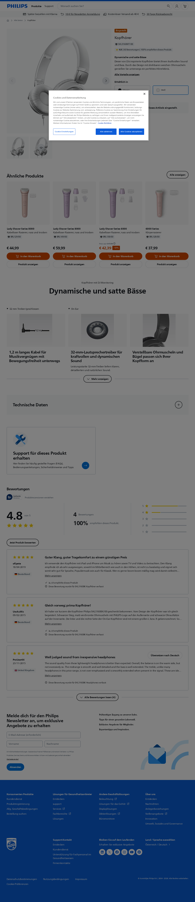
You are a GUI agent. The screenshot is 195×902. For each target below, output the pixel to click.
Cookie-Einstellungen (64, 131)
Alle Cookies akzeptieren (131, 131)
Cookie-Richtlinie (104, 123)
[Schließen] (144, 93)
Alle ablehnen (106, 131)
